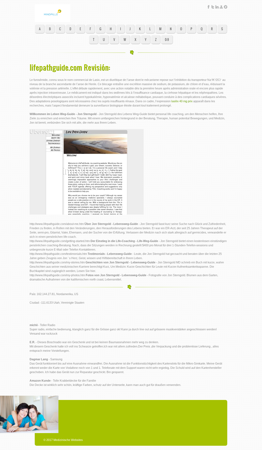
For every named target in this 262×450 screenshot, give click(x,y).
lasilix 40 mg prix (181, 101)
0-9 (167, 39)
